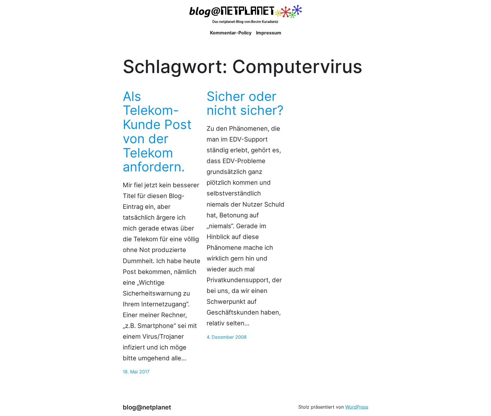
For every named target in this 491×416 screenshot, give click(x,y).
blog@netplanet (147, 407)
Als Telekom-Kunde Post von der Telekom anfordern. (157, 131)
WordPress (356, 407)
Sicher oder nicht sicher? (245, 103)
